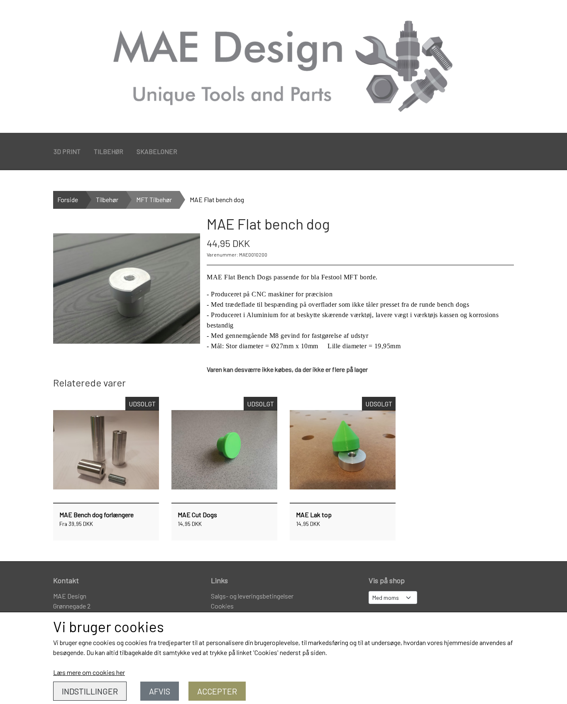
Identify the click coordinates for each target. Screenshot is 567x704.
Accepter (217, 691)
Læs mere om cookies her (89, 672)
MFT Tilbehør (154, 199)
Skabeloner (157, 151)
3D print (67, 151)
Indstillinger (90, 691)
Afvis (159, 691)
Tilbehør (108, 151)
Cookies (222, 606)
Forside (67, 199)
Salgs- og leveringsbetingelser (252, 596)
